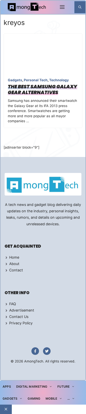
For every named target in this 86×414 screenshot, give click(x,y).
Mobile (51, 398)
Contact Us (18, 317)
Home (14, 257)
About (14, 264)
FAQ (12, 304)
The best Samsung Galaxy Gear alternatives (42, 89)
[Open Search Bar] (79, 7)
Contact (16, 270)
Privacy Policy (21, 323)
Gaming (34, 398)
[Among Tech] (27, 7)
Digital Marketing (31, 386)
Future (63, 386)
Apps (7, 386)
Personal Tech (36, 80)
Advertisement (21, 310)
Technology (59, 80)
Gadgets (15, 80)
